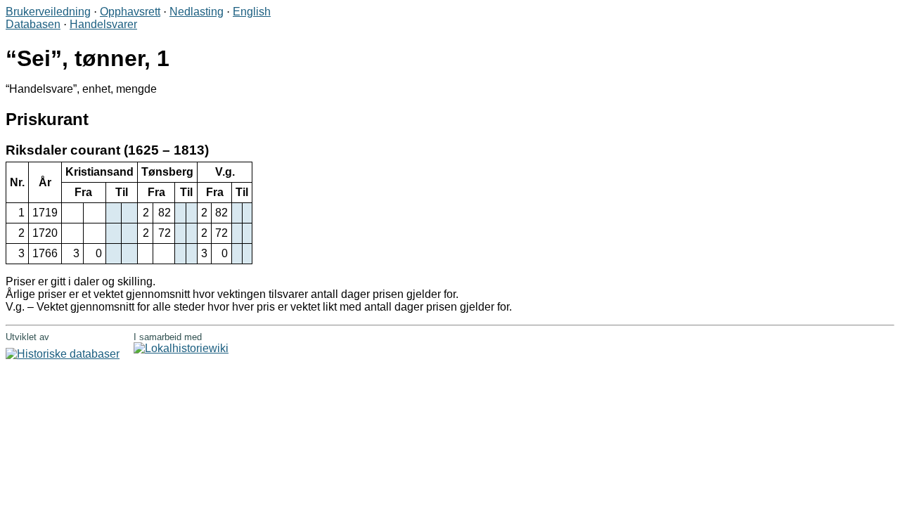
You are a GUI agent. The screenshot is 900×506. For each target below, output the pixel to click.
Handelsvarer (103, 24)
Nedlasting (196, 12)
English (252, 12)
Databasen (33, 24)
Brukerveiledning (48, 12)
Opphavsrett (130, 12)
